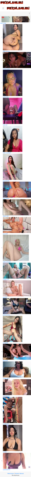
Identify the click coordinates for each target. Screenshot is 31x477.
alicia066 (5, 343)
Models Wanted (19, 473)
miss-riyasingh (7, 153)
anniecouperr (6, 69)
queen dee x (6, 378)
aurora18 (5, 234)
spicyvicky (6, 97)
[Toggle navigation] (3, 8)
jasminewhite (6, 315)
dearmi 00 (5, 216)
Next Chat (3, 23)
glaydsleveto (6, 396)
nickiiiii (5, 452)
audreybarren (6, 469)
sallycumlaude (7, 262)
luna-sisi (5, 125)
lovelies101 (6, 424)
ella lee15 (5, 360)
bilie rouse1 (6, 198)
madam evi (6, 279)
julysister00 (6, 181)
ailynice (5, 297)
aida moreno (6, 51)
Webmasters (10, 473)
